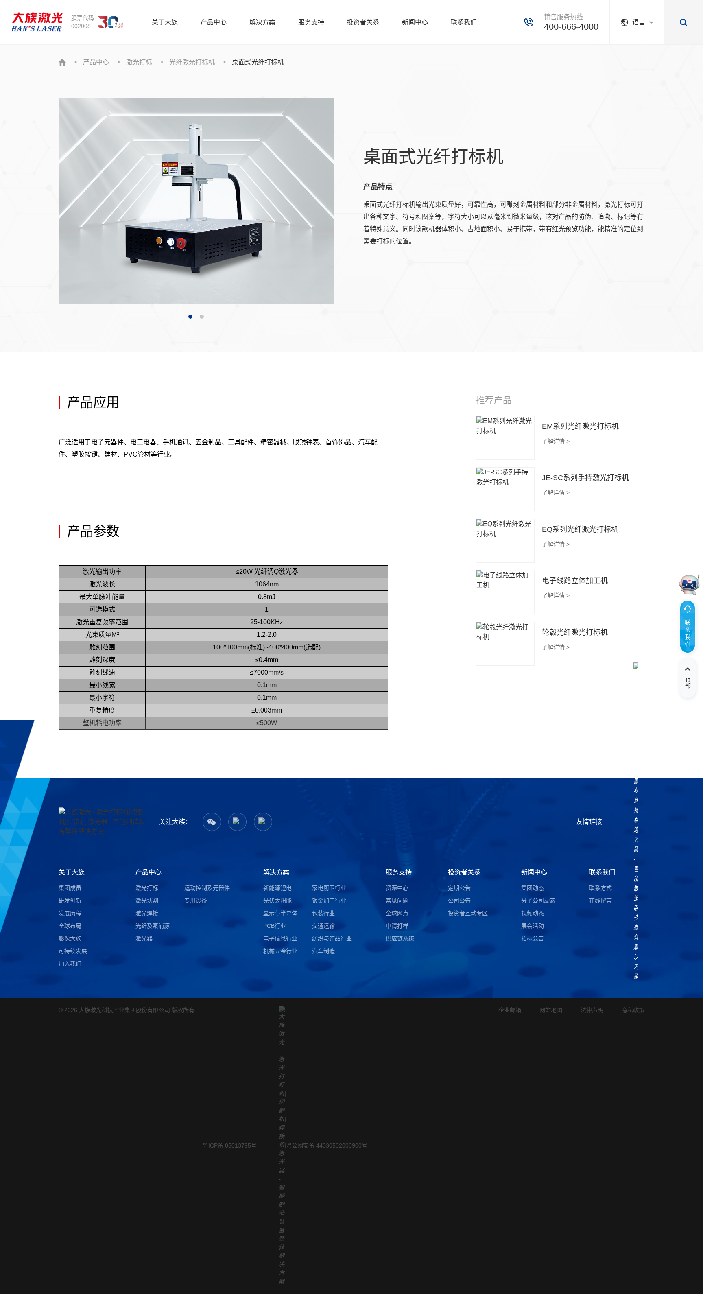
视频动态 (532, 913)
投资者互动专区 (468, 913)
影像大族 (70, 938)
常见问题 (397, 900)
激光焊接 (146, 913)
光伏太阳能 (277, 900)
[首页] (37, 22)
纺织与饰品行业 (332, 938)
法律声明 (592, 1010)
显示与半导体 (280, 913)
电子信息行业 (280, 938)
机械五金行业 (280, 951)
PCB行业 (274, 925)
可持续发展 (73, 951)
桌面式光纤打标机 (258, 62)
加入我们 (70, 963)
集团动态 (532, 888)
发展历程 (70, 913)
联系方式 (600, 888)
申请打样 (397, 925)
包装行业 (323, 913)
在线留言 (600, 900)
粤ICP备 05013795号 (230, 1145)
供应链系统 (400, 938)
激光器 (144, 938)
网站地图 (550, 1010)
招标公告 (532, 938)
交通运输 (323, 925)
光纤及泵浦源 (152, 925)
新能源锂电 (277, 888)
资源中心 (397, 888)
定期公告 (459, 888)
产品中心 (96, 62)
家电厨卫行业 (329, 888)
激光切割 (146, 900)
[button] (190, 317)
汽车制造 (323, 951)
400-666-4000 (571, 27)
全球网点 (397, 913)
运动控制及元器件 (207, 888)
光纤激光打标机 (192, 62)
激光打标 (139, 62)
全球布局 (70, 925)
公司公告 (459, 900)
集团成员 (70, 888)
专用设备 (195, 900)
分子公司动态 (538, 900)
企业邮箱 (509, 1010)
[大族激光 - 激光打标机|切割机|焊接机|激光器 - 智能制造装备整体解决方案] (102, 822)
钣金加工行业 (329, 900)
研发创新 (70, 900)
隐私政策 (633, 1010)
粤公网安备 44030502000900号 (326, 1145)
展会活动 (532, 925)
